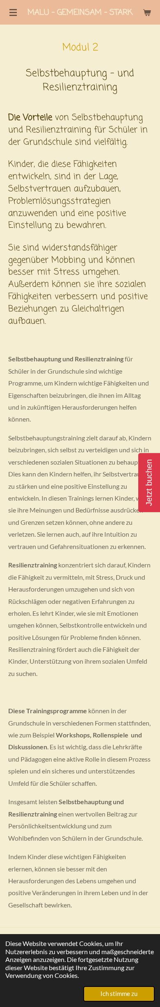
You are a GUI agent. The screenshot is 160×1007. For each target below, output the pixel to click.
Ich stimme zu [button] (119, 993)
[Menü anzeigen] (13, 12)
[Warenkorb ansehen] (147, 12)
